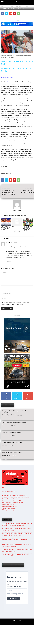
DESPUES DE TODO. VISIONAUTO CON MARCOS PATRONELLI (8, 192)
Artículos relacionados (12, 215)
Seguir (17, 393)
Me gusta (6, 393)
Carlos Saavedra (6, 424)
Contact (19, 620)
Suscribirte (27, 393)
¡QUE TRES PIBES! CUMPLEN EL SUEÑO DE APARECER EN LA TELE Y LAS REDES (6, 228)
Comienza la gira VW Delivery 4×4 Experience (14, 539)
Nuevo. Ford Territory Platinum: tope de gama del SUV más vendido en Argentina (17, 545)
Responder (8, 261)
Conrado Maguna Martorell (9, 414)
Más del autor (24, 215)
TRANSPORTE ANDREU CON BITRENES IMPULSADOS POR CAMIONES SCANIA (17, 550)
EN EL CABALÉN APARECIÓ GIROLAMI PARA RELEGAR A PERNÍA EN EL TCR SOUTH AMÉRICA (17, 524)
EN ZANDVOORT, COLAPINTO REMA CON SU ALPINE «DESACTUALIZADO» (16, 529)
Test (13, 226)
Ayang (8, 242)
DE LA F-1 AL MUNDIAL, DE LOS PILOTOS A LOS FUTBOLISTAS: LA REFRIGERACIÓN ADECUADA (28, 228)
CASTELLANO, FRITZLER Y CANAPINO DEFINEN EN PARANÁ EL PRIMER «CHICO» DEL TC (16, 535)
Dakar (9, 173)
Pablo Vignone (17, 210)
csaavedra (4, 445)
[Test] (17, 222)
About (14, 620)
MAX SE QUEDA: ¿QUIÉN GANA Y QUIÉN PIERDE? (15, 555)
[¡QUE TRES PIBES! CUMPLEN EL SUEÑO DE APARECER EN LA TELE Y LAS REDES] (6, 222)
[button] (31, 2)
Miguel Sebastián (6, 455)
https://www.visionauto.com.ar (9, 491)
